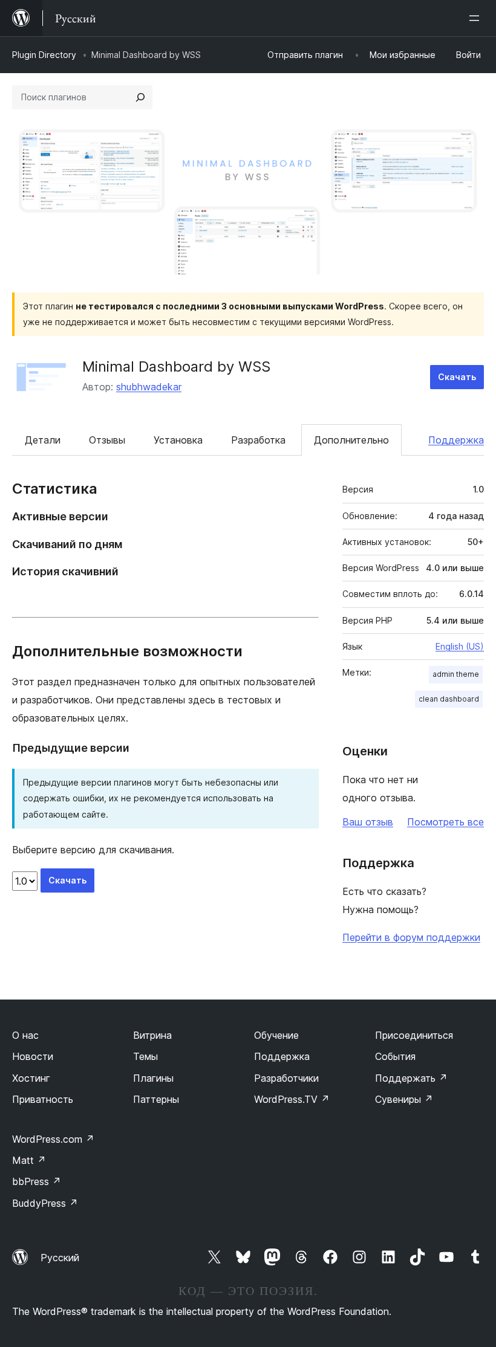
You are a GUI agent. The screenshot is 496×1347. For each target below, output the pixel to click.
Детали (42, 440)
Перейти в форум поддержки (411, 937)
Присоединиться (414, 1035)
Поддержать (411, 1078)
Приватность (42, 1099)
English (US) (460, 646)
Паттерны (156, 1099)
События (395, 1056)
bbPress (36, 1181)
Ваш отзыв (367, 822)
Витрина (152, 1035)
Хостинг (31, 1078)
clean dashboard (449, 698)
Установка (178, 440)
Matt (29, 1160)
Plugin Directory (44, 55)
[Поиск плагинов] (140, 97)
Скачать (457, 377)
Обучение (276, 1035)
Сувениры (404, 1099)
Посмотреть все (445, 822)
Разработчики (286, 1078)
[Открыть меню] (476, 18)
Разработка (258, 440)
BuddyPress (45, 1203)
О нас (25, 1035)
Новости (32, 1056)
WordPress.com (53, 1139)
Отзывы (107, 440)
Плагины (153, 1078)
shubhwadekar (148, 387)
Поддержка (456, 440)
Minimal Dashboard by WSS (176, 366)
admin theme (455, 674)
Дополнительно (351, 440)
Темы (145, 1056)
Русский (60, 1258)
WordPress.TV (292, 1099)
